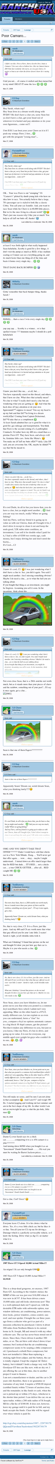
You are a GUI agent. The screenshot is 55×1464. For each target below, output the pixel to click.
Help (51, 1457)
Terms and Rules (48, 1461)
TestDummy (18, 349)
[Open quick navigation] (52, 30)
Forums (7, 19)
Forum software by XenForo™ (12, 1461)
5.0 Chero (16, 708)
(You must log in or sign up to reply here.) (38, 1440)
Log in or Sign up (44, 2)
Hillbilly (16, 281)
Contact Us (44, 1457)
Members (18, 19)
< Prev (4, 41)
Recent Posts (22, 23)
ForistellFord (18, 151)
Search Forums (8, 23)
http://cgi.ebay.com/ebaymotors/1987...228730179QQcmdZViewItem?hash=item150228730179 (27, 1424)
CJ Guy (15, 98)
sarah (15, 48)
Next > (37, 41)
